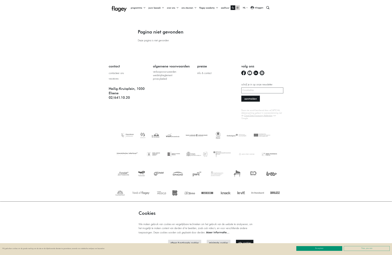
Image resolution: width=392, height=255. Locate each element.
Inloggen (259, 7)
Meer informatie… (217, 232)
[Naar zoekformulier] (267, 7)
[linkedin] (256, 73)
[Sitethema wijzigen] (235, 7)
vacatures (114, 79)
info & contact (204, 73)
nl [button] (244, 8)
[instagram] (262, 73)
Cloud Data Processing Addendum (258, 116)
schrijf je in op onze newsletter (257, 84)
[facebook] (243, 73)
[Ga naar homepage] (119, 8)
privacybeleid (160, 79)
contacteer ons (116, 73)
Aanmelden (250, 98)
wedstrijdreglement (162, 75)
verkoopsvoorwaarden (164, 72)
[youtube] (249, 73)
